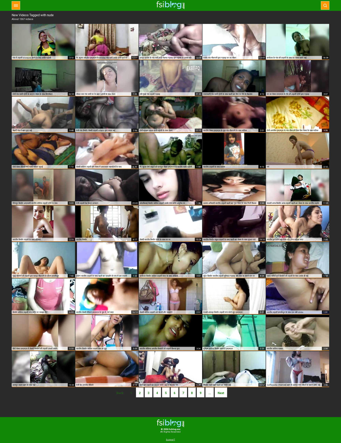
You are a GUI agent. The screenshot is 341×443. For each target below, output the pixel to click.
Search (325, 5)
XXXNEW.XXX (170, 5)
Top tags (16, 5)
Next (221, 393)
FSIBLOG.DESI (170, 423)
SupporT (170, 439)
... (209, 393)
